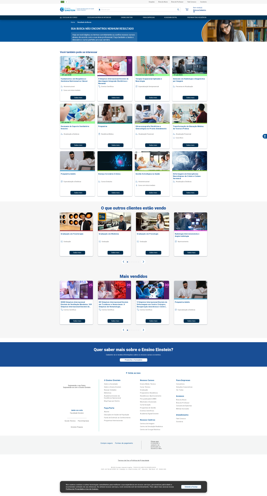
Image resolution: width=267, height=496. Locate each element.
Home (73, 22)
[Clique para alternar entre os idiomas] (64, 1)
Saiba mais (78, 98)
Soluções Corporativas (184, 387)
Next (143, 262)
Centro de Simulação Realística (151, 426)
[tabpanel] (76, 234)
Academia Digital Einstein (149, 414)
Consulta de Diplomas (184, 406)
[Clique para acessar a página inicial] (77, 12)
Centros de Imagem (147, 423)
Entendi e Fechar (191, 487)
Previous (124, 262)
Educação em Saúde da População (116, 415)
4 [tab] (133, 261)
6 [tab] (136, 261)
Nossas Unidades (110, 390)
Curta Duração (145, 405)
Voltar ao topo (134, 373)
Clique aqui (155, 441)
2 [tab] (129, 261)
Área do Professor (177, 2)
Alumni (106, 412)
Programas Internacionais (113, 420)
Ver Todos (179, 390)
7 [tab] (138, 261)
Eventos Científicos (147, 411)
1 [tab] (127, 261)
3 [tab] (131, 261)
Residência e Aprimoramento (150, 396)
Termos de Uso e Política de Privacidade (133, 460)
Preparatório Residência (149, 393)
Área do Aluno (163, 2)
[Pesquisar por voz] (99, 10)
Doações (152, 2)
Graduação (144, 390)
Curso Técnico (145, 387)
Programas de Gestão (148, 408)
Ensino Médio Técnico (148, 384)
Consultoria (180, 384)
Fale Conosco (191, 2)
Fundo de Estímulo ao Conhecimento (117, 417)
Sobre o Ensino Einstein (112, 387)
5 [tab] (134, 261)
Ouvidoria (203, 2)
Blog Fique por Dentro (112, 401)
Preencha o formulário (133, 360)
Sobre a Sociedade (111, 384)
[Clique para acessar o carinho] (187, 9)
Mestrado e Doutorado (148, 402)
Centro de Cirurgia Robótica (150, 429)
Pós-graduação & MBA (148, 399)
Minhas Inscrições (182, 409)
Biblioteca (107, 393)
